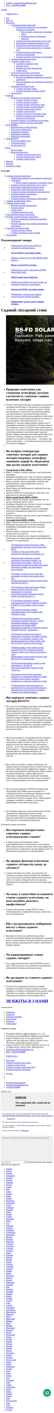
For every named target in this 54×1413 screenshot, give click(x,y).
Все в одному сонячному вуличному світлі (34, 183)
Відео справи (16, 150)
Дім (7, 18)
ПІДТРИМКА (12, 125)
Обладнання (16, 93)
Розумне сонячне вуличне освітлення (27, 75)
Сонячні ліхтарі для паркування (29, 107)
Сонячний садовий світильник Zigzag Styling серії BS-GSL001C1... (27, 595)
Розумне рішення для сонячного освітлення (29, 120)
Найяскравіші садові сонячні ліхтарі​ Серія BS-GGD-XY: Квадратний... (29, 658)
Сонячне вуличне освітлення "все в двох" (34, 41)
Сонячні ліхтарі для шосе (27, 100)
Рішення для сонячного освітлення (26, 98)
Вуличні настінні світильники (29, 68)
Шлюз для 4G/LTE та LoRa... (24, 265)
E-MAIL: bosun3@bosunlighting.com (21, 3)
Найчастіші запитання (20, 136)
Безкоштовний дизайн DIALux (24, 127)
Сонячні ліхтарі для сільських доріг (31, 114)
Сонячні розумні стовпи (26, 89)
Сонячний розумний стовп (22, 86)
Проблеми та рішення (20, 134)
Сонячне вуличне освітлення (23, 25)
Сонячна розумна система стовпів (30, 91)
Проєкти (9, 164)
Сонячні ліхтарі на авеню (27, 102)
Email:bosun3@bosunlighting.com (20, 1050)
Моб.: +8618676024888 (15, 1052)
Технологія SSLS (18, 143)
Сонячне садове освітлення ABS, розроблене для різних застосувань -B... (28, 553)
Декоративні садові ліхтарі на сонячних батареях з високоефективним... (28, 691)
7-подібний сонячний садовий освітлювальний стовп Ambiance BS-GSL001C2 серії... (27, 612)
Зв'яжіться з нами (13, 166)
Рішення (9, 95)
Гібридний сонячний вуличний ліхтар (32, 45)
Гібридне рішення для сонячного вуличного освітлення (30, 117)
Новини (9, 161)
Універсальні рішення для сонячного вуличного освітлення (31, 28)
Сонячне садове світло (20, 61)
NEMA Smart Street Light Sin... (24, 277)
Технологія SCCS (18, 145)
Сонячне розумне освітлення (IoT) (20, 1067)
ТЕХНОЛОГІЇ (12, 139)
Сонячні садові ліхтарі (25, 111)
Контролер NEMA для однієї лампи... (28, 289)
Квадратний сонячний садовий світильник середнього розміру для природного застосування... (29, 567)
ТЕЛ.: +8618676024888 (16, 5)
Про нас (9, 20)
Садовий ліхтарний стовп (27, 64)
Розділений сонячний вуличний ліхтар (32, 43)
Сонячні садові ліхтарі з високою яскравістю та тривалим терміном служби (29, 680)
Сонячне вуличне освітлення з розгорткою (34, 57)
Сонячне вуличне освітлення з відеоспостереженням (29, 53)
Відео (8, 148)
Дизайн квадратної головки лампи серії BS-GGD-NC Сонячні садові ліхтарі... (28, 642)
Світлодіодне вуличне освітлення (25, 73)
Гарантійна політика (20, 132)
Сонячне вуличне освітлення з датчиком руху (30, 192)
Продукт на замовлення (21, 130)
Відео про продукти (19, 152)
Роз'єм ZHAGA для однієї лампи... (26, 253)
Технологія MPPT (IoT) (21, 141)
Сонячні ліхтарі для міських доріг (30, 105)
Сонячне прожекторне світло (23, 59)
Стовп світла (21, 70)
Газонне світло (22, 66)
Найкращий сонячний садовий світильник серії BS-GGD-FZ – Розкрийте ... (29, 629)
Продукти (10, 23)
